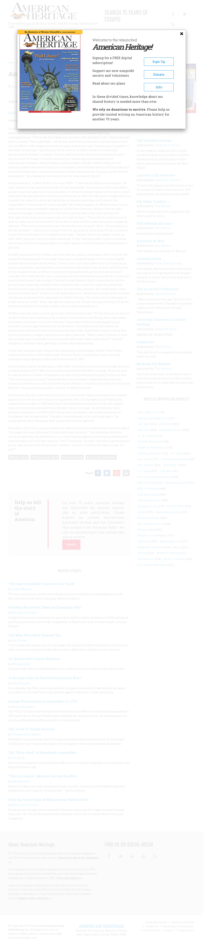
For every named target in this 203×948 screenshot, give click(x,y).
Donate (158, 74)
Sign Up (158, 61)
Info (159, 87)
